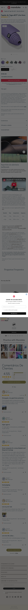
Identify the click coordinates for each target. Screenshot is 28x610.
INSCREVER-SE (14, 313)
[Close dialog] (26, 294)
